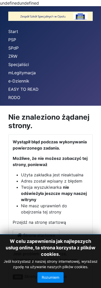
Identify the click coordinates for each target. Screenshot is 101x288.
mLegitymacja (22, 72)
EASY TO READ (23, 89)
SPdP (13, 48)
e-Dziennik (18, 81)
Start (13, 31)
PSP (12, 39)
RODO (14, 97)
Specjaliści (18, 64)
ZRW (12, 56)
